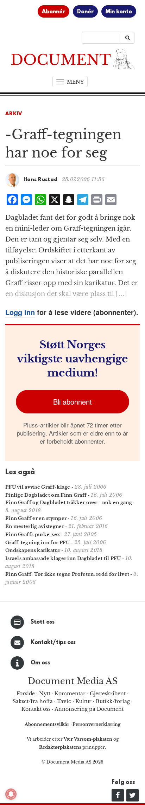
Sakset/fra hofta (33, 701)
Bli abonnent (72, 402)
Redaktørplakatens (60, 747)
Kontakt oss (35, 709)
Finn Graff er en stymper (36, 518)
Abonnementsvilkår (47, 724)
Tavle (64, 701)
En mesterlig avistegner (34, 526)
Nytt (44, 693)
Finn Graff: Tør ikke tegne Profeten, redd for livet (67, 574)
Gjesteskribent (108, 693)
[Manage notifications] (11, 794)
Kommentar (70, 693)
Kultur (83, 701)
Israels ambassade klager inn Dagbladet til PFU (63, 558)
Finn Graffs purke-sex (32, 534)
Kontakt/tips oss (53, 642)
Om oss (40, 663)
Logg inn (20, 312)
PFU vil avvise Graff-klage (37, 487)
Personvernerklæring (96, 724)
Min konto (119, 12)
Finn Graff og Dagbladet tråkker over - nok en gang (68, 502)
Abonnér (53, 12)
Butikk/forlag (113, 701)
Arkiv (13, 114)
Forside (26, 693)
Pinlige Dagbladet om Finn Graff (46, 495)
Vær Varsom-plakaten (88, 739)
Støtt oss (43, 622)
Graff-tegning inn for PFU (37, 543)
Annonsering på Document (89, 709)
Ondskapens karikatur (32, 550)
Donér (85, 12)
